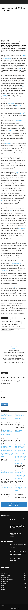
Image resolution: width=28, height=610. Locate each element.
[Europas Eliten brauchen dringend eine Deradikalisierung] (7, 450)
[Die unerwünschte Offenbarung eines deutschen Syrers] (5, 520)
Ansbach (10, 318)
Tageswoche (11, 130)
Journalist (11, 321)
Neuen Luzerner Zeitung (9, 287)
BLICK (19, 231)
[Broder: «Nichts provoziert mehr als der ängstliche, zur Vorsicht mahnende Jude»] (7, 433)
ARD (14, 318)
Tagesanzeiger (18, 56)
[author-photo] (14, 348)
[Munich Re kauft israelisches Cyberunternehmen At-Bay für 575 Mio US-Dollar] (21, 417)
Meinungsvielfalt (5, 322)
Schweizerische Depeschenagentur (16, 327)
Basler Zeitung (7, 58)
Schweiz (18, 326)
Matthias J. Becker (6, 12)
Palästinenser (4, 326)
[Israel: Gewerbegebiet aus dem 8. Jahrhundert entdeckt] (21, 474)
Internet (3, 321)
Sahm (14, 326)
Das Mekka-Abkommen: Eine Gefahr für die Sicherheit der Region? (20, 467)
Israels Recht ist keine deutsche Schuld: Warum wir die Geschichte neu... (7, 481)
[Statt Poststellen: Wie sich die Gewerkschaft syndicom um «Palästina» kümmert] (21, 489)
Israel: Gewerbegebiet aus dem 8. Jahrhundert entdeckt (20, 481)
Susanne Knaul (4, 329)
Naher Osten (18, 322)
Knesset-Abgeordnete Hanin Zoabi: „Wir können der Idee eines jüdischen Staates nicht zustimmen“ (18, 553)
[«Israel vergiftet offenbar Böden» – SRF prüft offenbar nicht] (21, 433)
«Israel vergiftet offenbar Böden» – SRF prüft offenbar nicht (20, 440)
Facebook (20, 319)
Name (2, 391)
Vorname (3, 386)
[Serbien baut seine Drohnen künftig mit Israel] (7, 489)
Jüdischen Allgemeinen (16, 263)
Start (2, 5)
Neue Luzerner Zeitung (6, 324)
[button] (2, 2)
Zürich (9, 331)
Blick (10, 319)
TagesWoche (4, 331)
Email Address (4, 397)
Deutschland (15, 319)
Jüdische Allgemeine (18, 321)
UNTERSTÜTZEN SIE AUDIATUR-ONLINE (13, 504)
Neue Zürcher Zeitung (15, 324)
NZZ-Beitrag (23, 86)
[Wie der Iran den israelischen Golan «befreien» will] (5, 546)
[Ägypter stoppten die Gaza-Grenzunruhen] (5, 535)
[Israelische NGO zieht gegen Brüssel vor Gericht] (7, 417)
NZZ (24, 55)
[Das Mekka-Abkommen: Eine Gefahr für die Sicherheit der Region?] (21, 454)
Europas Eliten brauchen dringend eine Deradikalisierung (6, 459)
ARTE (17, 318)
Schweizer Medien (5, 327)
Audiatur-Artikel (13, 71)
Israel (7, 321)
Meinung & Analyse (8, 5)
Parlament (10, 326)
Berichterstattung (5, 319)
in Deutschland (21, 228)
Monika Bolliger (12, 322)
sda (24, 327)
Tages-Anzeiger (11, 329)
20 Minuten (22, 113)
